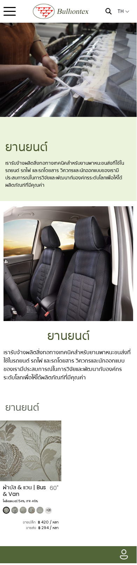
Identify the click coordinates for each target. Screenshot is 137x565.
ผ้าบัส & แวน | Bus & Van (24, 490)
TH (121, 11)
